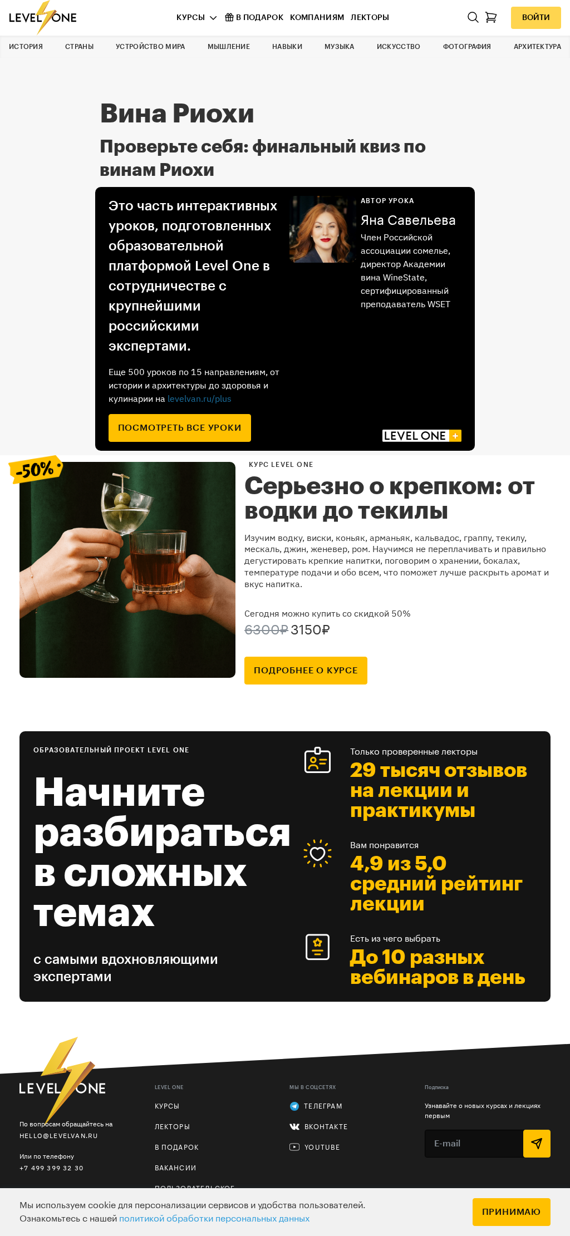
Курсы (190, 18)
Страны (79, 46)
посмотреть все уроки (180, 428)
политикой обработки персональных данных (214, 1218)
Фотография (467, 46)
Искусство (399, 46)
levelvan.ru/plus (200, 398)
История (26, 46)
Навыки (287, 46)
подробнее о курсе (306, 670)
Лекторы (370, 18)
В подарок (259, 18)
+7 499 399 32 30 (51, 1168)
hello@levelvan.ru (58, 1135)
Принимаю (511, 1212)
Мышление (229, 46)
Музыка (340, 46)
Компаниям (317, 18)
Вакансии (176, 1168)
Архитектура (537, 46)
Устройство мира (150, 46)
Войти (536, 18)
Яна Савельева (408, 220)
